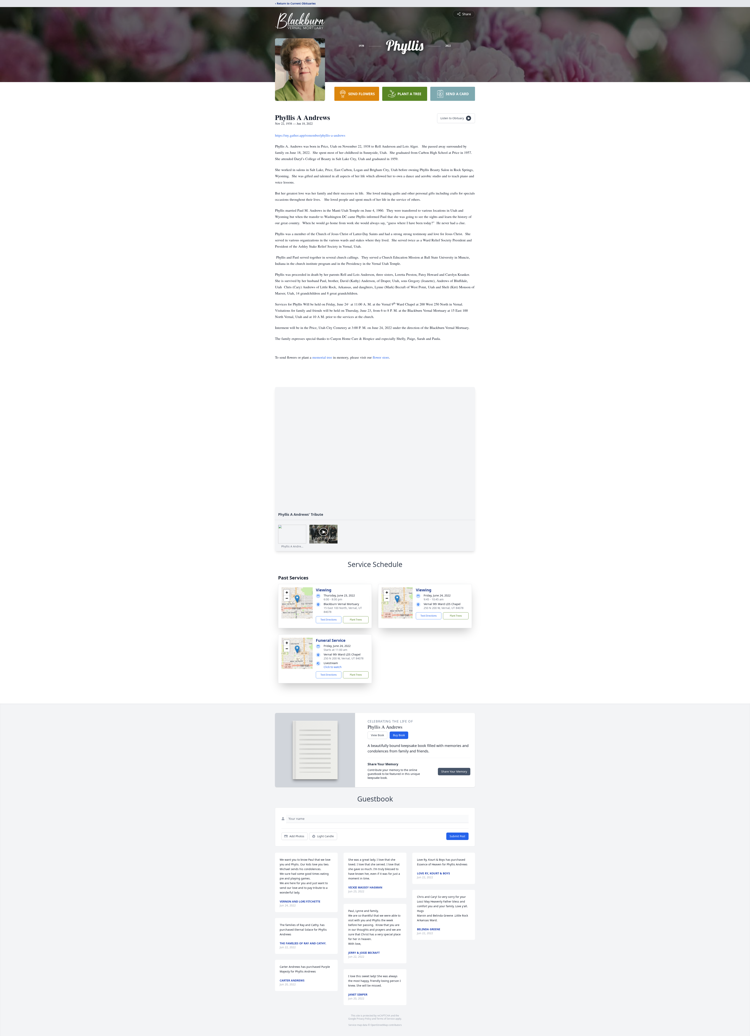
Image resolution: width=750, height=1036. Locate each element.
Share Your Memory (454, 771)
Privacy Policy (364, 1018)
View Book (377, 735)
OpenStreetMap (379, 1025)
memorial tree (322, 357)
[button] (297, 599)
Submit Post (457, 836)
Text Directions (329, 619)
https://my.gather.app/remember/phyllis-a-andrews (310, 135)
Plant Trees (356, 619)
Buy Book (399, 735)
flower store (381, 357)
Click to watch (333, 667)
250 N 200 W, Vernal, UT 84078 (443, 608)
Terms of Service (386, 1018)
